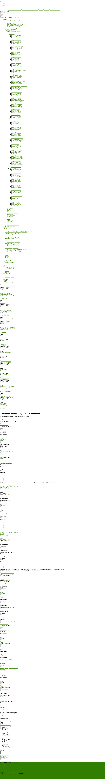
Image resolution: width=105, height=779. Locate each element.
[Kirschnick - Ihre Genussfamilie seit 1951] (40, 10)
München (4, 323)
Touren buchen (6, 261)
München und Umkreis (16, 36)
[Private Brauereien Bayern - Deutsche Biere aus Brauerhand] (14, 10)
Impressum (5, 5)
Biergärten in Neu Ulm (16, 202)
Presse (18, 772)
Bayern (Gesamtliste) (11, 32)
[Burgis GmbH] (3, 756)
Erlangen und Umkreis (16, 136)
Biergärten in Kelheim (15, 109)
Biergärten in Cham (15, 122)
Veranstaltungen (6, 273)
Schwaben (11, 184)
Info (3, 266)
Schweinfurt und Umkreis (16, 164)
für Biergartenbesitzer (9, 267)
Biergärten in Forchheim (16, 176)
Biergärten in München (16, 35)
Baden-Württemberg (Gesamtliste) (14, 31)
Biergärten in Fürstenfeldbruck (17, 66)
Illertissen (4, 306)
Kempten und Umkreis (16, 193)
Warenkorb (7, 256)
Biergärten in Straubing (16, 116)
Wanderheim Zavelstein (5, 396)
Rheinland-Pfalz (10, 216)
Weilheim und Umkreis (16, 99)
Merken (11, 17)
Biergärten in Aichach (15, 185)
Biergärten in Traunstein (16, 95)
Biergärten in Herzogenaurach (17, 140)
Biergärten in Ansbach (16, 133)
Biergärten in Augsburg (16, 187)
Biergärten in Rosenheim (16, 88)
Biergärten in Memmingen (16, 199)
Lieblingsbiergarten (7, 228)
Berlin (8, 207)
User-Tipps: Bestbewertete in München (15, 24)
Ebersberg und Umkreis (16, 55)
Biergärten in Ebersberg (16, 54)
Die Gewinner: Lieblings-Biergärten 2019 (13, 230)
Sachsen (8, 219)
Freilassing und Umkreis (16, 63)
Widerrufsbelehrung (9, 260)
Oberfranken (12, 168)
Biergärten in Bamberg (16, 169)
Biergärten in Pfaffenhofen (17, 91)
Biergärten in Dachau (15, 49)
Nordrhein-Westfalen (11, 215)
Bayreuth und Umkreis (16, 173)
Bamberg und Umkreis (16, 170)
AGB (6, 259)
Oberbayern (11, 34)
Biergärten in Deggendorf (16, 104)
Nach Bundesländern (9, 30)
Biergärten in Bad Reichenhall (17, 45)
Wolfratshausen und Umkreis (17, 101)
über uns (7, 271)
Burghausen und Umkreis (16, 48)
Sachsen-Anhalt (10, 220)
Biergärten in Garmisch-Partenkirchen (19, 69)
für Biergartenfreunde (9, 268)
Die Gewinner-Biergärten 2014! (13, 250)
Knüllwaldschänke (4, 624)
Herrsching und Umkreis (16, 77)
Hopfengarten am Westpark (6, 320)
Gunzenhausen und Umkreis (17, 139)
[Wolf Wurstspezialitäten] (3, 760)
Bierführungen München (10, 262)
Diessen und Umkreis (15, 53)
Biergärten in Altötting (16, 37)
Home (4, 3)
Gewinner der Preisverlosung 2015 (14, 247)
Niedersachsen (10, 214)
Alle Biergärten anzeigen (10, 226)
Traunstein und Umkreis (16, 97)
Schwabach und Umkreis (16, 151)
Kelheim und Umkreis (15, 110)
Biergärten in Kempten (16, 192)
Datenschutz (5, 6)
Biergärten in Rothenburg (16, 147)
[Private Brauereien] (4, 757)
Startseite (5, 280)
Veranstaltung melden (9, 277)
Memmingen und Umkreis (16, 201)
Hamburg (9, 210)
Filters (1, 417)
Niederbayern (12, 103)
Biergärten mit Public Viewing (11, 28)
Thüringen (9, 222)
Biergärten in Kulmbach (16, 181)
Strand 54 (2, 534)
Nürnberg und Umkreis (16, 146)
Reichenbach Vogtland (7, 580)
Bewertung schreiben (13, 486)
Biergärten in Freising (15, 64)
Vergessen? (17, 17)
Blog (4, 263)
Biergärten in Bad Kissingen (17, 158)
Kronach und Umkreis (15, 180)
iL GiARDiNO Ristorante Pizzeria (7, 574)
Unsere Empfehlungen (9, 23)
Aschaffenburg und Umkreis (17, 157)
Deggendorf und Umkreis (16, 105)
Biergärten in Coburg (15, 174)
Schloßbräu (2, 303)
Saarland (9, 217)
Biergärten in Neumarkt (16, 124)
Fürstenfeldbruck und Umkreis (17, 68)
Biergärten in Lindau (15, 197)
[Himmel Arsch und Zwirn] (54, 10)
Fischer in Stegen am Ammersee (7, 387)
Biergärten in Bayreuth (16, 172)
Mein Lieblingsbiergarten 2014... (11, 248)
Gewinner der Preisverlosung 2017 (12, 238)
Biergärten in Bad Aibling (16, 40)
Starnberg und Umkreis (16, 94)
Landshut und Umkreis (16, 112)
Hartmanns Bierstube (4, 488)
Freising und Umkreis (15, 65)
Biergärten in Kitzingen (16, 161)
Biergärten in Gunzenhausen (17, 138)
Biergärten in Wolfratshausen (17, 100)
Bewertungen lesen (4, 486)
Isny (3, 357)
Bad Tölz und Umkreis (15, 43)
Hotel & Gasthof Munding (5, 362)
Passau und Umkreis (15, 115)
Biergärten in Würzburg (16, 165)
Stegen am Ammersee (6, 391)
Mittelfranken (12, 132)
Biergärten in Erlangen (16, 135)
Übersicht (7, 254)
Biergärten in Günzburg (16, 190)
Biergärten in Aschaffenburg (17, 156)
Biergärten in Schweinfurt (16, 163)
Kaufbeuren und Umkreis (16, 196)
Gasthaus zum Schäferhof (5, 353)
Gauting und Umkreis (15, 72)
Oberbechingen (5, 315)
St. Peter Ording (6, 540)
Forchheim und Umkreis (16, 178)
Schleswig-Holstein (11, 221)
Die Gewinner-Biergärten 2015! (13, 245)
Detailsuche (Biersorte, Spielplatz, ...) (12, 20)
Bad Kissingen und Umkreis (17, 159)
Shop (4, 253)
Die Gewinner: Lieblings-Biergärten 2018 (13, 233)
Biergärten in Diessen (15, 52)
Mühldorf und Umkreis (16, 84)
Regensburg (4, 349)
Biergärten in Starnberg (16, 93)
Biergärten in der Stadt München (11, 224)
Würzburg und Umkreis (16, 167)
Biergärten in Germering (16, 74)
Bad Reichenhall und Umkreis (17, 46)
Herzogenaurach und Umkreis (17, 141)
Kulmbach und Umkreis (16, 182)
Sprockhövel (3, 675)
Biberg (3, 408)
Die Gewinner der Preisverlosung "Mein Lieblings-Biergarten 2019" (18, 231)
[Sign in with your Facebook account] (0, 16)
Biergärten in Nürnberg (16, 145)
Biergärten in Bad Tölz (16, 42)
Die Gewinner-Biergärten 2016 (13, 242)
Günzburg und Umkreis (16, 191)
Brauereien (5, 227)
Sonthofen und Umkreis (16, 205)
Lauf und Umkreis (15, 144)
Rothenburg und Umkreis (16, 149)
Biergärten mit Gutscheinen (10, 29)
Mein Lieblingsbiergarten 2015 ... (11, 243)
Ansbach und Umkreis (15, 134)
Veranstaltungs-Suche (9, 276)
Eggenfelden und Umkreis (16, 107)
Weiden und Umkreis (15, 130)
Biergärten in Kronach (16, 179)
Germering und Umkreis (16, 75)
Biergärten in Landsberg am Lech (18, 81)
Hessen (8, 211)
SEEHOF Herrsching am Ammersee (7, 328)
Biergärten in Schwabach (16, 150)
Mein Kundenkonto (9, 257)
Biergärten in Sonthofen (16, 204)
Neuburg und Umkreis (16, 87)
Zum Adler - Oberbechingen (6, 311)
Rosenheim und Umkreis (16, 89)
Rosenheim (4, 289)
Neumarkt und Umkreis (16, 126)
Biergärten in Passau (15, 113)
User (5, 772)
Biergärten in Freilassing (16, 61)
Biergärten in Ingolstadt (16, 78)
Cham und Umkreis (15, 123)
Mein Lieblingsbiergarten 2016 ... (11, 240)
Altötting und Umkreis (15, 39)
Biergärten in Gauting (15, 71)
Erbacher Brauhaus (4, 425)
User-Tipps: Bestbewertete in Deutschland (15, 26)
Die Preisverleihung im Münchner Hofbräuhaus (17, 249)
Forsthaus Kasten (4, 379)
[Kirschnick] (2, 758)
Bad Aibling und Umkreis (16, 41)
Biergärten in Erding (15, 59)
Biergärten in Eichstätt (16, 57)
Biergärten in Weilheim (16, 98)
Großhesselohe (5, 374)
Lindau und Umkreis (15, 198)
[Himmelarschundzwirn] (5, 761)
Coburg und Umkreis (15, 175)
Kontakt (4, 4)
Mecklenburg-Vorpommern (12, 213)
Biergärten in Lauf (15, 143)
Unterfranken (12, 155)
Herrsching (4, 332)
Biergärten (5, 19)
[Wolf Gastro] (46, 10)
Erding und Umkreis (15, 60)
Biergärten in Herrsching (16, 76)
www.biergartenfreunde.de (12, 773)
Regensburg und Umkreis (16, 128)
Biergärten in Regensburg (16, 127)
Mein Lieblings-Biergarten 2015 (13, 244)
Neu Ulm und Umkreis (15, 203)
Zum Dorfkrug (3, 670)
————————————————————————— (16, 232)
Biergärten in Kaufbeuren (16, 195)
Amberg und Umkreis (15, 121)
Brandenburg (10, 208)
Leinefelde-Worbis (7, 494)
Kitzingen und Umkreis (16, 162)
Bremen (8, 209)
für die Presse (7, 269)
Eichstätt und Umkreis (15, 58)
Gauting (3, 382)
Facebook (2, 778)
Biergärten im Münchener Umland (12, 225)
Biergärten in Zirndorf (16, 152)
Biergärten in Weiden (15, 129)
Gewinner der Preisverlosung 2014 (14, 251)
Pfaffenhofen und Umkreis (16, 92)
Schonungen (4, 298)
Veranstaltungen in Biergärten (11, 274)
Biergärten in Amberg (15, 120)
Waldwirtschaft (3, 370)
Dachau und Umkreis (15, 51)
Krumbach (4, 366)
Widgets (4, 265)
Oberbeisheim (6, 630)
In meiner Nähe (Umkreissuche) (11, 22)
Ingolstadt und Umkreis (16, 80)
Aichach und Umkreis (15, 186)
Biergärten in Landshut (16, 111)
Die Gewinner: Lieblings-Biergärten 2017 (13, 237)
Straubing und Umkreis (16, 117)
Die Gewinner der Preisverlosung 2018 (13, 234)
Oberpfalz (11, 118)
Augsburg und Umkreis (16, 188)
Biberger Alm (3, 404)
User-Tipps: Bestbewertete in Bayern (14, 25)
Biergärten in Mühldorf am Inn (17, 83)
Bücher (6, 255)
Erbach (4, 431)
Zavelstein (4, 399)
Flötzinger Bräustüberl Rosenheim (7, 286)
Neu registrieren (3, 17)
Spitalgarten (3, 345)
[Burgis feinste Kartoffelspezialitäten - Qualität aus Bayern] (29, 10)
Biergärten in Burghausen (16, 47)
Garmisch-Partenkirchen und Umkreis (19, 70)
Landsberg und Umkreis (16, 82)
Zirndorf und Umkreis (15, 153)
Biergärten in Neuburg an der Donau (19, 86)
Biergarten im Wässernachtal (6, 294)
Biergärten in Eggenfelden (16, 106)
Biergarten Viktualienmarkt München (8, 337)
